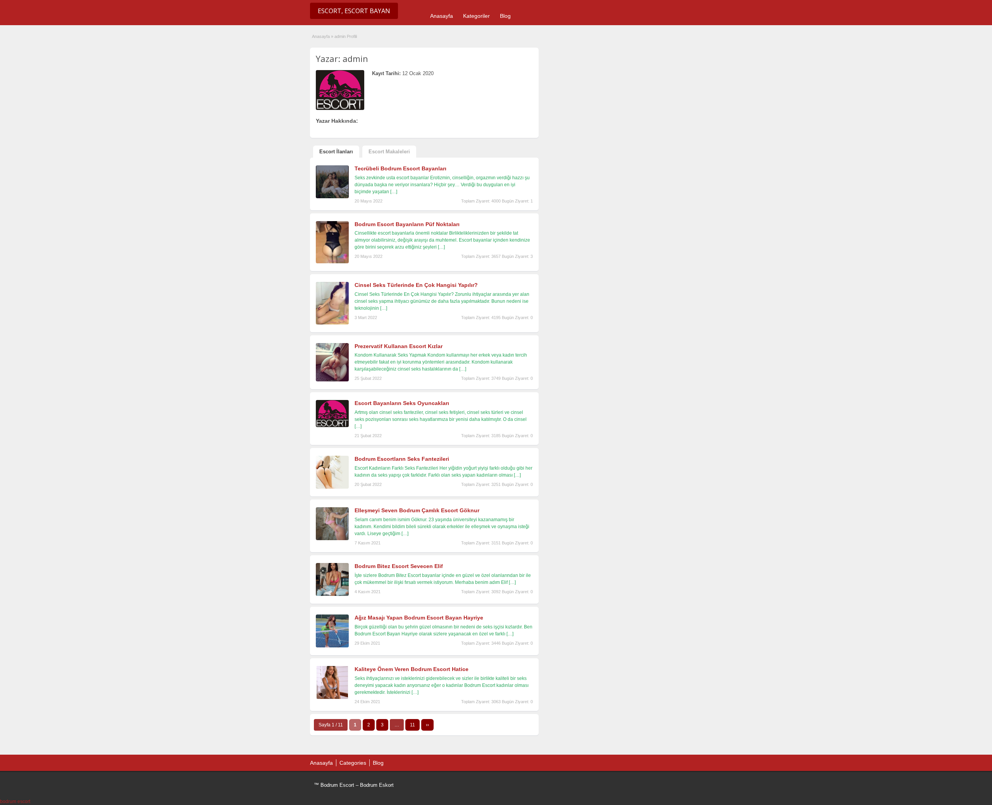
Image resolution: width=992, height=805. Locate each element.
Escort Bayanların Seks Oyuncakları (402, 403)
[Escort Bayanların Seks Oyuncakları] (332, 425)
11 (412, 725)
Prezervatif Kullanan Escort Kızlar (399, 346)
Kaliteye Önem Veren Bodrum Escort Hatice (411, 669)
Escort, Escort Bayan (354, 11)
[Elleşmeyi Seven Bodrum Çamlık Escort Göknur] (332, 538)
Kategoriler (476, 16)
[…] (393, 191)
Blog (505, 16)
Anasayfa (441, 16)
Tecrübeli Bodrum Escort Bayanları (400, 168)
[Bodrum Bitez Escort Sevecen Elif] (332, 594)
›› (427, 725)
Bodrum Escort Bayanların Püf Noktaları (407, 224)
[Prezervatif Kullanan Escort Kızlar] (332, 380)
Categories (352, 763)
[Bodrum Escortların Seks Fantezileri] (332, 487)
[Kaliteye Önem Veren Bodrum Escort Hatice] (332, 697)
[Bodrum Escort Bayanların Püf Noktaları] (332, 261)
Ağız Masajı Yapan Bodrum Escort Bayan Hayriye (419, 617)
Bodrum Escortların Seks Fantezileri (402, 459)
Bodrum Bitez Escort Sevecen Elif (399, 566)
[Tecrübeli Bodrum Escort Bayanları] (332, 196)
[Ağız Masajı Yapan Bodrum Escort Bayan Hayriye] (332, 646)
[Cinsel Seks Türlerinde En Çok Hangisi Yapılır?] (332, 323)
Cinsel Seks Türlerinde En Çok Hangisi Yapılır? (416, 285)
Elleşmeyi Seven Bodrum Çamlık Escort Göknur (417, 510)
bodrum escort (15, 801)
